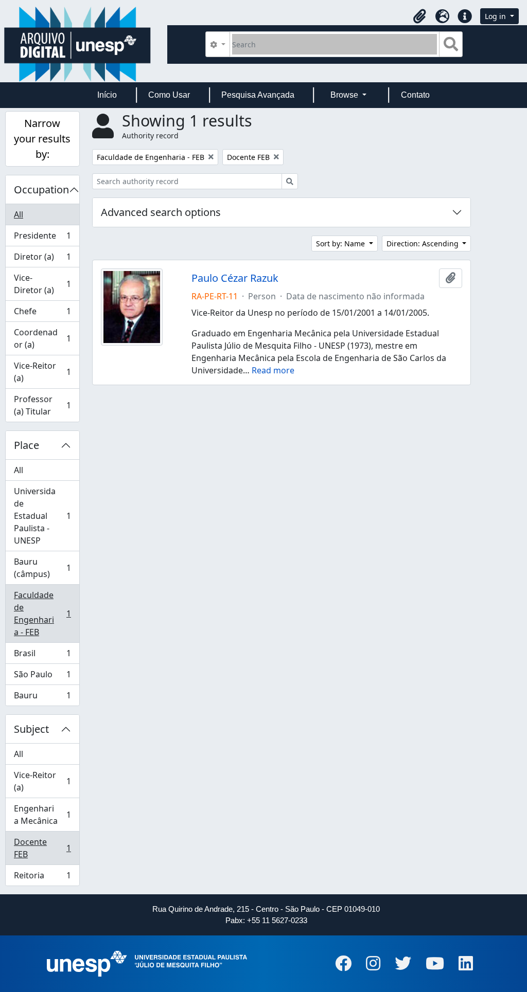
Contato (415, 95)
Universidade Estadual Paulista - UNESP (42, 515)
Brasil (42, 655)
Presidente (42, 238)
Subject (31, 729)
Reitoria (42, 878)
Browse (345, 95)
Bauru (42, 698)
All (18, 214)
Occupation (41, 189)
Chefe (42, 313)
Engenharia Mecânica (42, 814)
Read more (273, 370)
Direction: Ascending (424, 243)
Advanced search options (161, 212)
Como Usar (169, 95)
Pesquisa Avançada (257, 95)
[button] (419, 16)
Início (107, 95)
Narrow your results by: (42, 138)
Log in (496, 16)
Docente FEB (42, 848)
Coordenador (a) (42, 338)
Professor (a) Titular (42, 405)
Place (26, 445)
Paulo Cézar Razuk (234, 278)
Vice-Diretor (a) (42, 284)
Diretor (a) (42, 259)
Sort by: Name (341, 243)
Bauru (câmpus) (42, 568)
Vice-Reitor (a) (42, 372)
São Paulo (42, 677)
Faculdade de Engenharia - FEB (42, 613)
